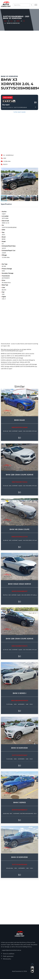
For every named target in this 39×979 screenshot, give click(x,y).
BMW (18, 21)
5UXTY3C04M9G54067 (19, 755)
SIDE (4, 158)
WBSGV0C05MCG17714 (19, 536)
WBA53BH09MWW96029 (19, 700)
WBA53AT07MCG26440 (19, 427)
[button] (36, 169)
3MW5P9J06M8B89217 (19, 810)
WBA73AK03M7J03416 (19, 482)
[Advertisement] (19, 51)
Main (5, 21)
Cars (11, 21)
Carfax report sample (19, 112)
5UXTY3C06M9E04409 (19, 864)
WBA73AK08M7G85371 (19, 646)
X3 (24, 21)
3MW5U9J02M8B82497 (19, 591)
